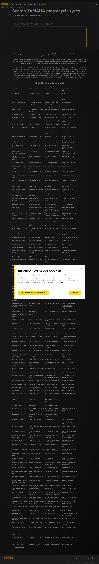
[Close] (81, 268)
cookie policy (59, 282)
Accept (75, 292)
